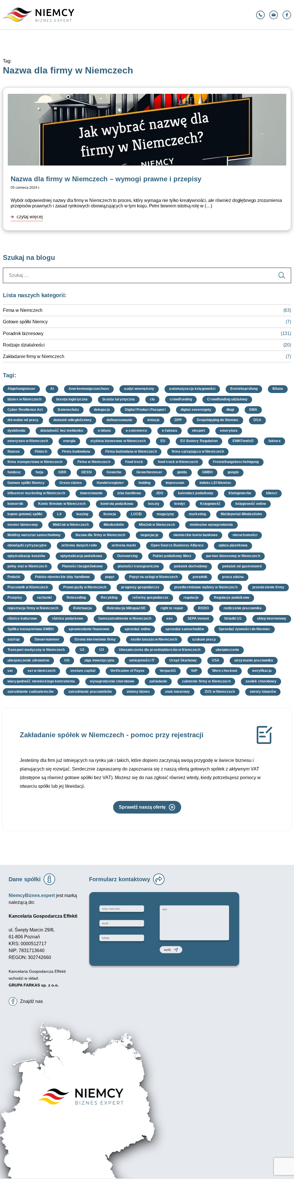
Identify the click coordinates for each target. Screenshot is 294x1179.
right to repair (171, 608)
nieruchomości (245, 535)
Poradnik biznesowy (23, 333)
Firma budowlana (76, 452)
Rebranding (76, 598)
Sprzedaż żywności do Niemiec (244, 629)
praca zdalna (232, 577)
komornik (15, 504)
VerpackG (168, 671)
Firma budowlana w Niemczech (131, 452)
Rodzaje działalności (24, 345)
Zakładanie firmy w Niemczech (33, 356)
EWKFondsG (243, 441)
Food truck (134, 462)
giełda (182, 472)
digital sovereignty (196, 410)
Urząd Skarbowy (183, 660)
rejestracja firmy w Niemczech (32, 608)
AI (52, 389)
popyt (110, 577)
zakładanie (158, 681)
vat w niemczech (41, 671)
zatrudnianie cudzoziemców (30, 692)
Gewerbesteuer (149, 472)
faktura (274, 441)
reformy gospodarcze (150, 598)
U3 (101, 650)
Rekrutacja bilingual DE (126, 608)
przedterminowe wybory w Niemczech (205, 587)
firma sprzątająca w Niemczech (198, 452)
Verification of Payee (127, 671)
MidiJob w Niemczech (71, 525)
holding (145, 483)
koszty (153, 504)
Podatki (13, 577)
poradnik (200, 577)
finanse (13, 452)
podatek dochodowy (190, 566)
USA (215, 660)
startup (13, 639)
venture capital (82, 671)
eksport (198, 431)
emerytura (228, 431)
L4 (59, 514)
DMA (253, 410)
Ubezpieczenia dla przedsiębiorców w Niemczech (159, 650)
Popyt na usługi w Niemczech (153, 577)
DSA (257, 420)
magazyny (165, 514)
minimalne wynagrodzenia (211, 525)
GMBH (207, 472)
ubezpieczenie (227, 650)
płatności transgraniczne (138, 566)
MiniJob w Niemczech (157, 525)
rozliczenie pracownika (243, 608)
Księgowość (210, 504)
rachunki (44, 598)
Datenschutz (68, 410)
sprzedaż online (138, 629)
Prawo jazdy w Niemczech (85, 587)
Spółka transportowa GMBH (30, 629)
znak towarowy (177, 692)
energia (69, 441)
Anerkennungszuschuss (89, 389)
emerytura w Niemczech (27, 441)
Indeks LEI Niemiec (215, 483)
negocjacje (149, 535)
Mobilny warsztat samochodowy (34, 535)
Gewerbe (114, 472)
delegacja (102, 410)
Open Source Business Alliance (177, 545)
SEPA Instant (198, 618)
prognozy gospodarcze (140, 587)
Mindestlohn (114, 525)
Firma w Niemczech (22, 310)
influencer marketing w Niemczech (36, 493)
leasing (82, 514)
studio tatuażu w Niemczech (154, 639)
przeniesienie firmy (268, 587)
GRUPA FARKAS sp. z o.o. (34, 985)
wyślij (167, 949)
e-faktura (169, 431)
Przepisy (14, 598)
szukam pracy (204, 639)
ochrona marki (124, 545)
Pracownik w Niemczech (27, 587)
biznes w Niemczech (24, 399)
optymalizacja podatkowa (81, 556)
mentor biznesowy (22, 525)
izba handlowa (129, 493)
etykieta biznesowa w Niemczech (118, 441)
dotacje (153, 420)
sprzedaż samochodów (184, 629)
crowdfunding (181, 399)
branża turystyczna (118, 399)
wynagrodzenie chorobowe (112, 681)
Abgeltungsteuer (21, 389)
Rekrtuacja (82, 608)
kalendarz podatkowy (195, 493)
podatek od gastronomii (242, 566)
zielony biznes (138, 692)
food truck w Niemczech (178, 462)
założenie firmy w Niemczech (206, 681)
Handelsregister (110, 483)
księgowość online (250, 504)
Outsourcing (127, 556)
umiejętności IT (141, 660)
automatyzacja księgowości (192, 389)
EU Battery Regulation (199, 441)
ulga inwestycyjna (99, 660)
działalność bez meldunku (61, 431)
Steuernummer (46, 639)
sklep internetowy (272, 618)
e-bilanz (104, 431)
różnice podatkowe (67, 618)
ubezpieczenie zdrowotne (28, 660)
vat (10, 671)
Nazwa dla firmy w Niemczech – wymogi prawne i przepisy (106, 179)
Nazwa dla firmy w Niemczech (100, 535)
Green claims (70, 483)
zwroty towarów (263, 692)
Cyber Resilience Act (25, 410)
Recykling (109, 598)
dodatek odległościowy (72, 420)
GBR (62, 472)
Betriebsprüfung (244, 389)
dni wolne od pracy (22, 420)
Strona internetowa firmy (95, 639)
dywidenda (16, 431)
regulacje (191, 598)
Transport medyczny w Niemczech (36, 650)
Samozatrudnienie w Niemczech (124, 618)
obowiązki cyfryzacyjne (27, 545)
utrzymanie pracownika (253, 660)
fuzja (40, 472)
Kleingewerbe (240, 493)
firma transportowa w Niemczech (35, 462)
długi (230, 410)
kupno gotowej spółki (24, 514)
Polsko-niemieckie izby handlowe (62, 577)
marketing (197, 514)
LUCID (136, 514)
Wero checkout (224, 671)
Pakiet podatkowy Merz (172, 556)
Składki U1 (233, 618)
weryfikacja (261, 671)
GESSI (86, 472)
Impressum (175, 483)
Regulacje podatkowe (231, 598)
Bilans (277, 389)
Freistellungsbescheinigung (236, 462)
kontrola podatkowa (116, 504)
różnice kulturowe (22, 618)
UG (66, 660)
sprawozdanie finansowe (89, 629)
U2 (82, 650)
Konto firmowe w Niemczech (62, 504)
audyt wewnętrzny (139, 389)
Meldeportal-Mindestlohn (241, 514)
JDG (159, 493)
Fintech (41, 452)
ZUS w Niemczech (220, 692)
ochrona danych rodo (79, 545)
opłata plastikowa (232, 545)
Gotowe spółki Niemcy (25, 321)
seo (169, 618)
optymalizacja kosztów (26, 556)
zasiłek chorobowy (260, 681)
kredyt (179, 504)
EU (162, 441)
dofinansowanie (120, 420)
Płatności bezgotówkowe (82, 566)
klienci (271, 493)
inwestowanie (91, 493)
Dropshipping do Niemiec (218, 420)
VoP (194, 671)
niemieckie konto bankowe (195, 535)
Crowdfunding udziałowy (227, 399)
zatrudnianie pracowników (90, 692)
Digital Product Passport (145, 410)
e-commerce (136, 431)
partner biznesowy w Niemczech (233, 556)
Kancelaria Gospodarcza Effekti (37, 971)
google (233, 472)
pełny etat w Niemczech (27, 566)
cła (152, 399)
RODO (203, 608)
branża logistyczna (72, 399)
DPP (178, 420)
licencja (109, 514)
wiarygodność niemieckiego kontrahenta (41, 681)
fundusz (14, 472)
